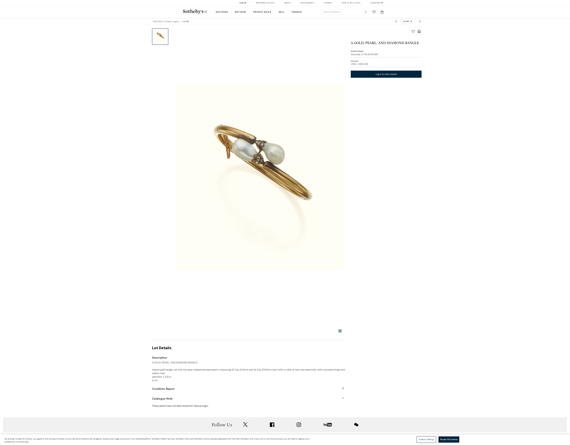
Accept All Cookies (449, 439)
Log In (243, 3)
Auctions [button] (222, 12)
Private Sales (262, 12)
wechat (356, 425)
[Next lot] (420, 21)
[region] (285, 439)
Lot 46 (186, 21)
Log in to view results (386, 74)
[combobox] (345, 12)
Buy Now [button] (240, 12)
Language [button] (375, 3)
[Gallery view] (340, 331)
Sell (281, 12)
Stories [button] (328, 3)
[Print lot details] (419, 31)
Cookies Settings (426, 439)
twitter (245, 424)
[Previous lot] (396, 21)
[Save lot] (413, 31)
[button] (260, 177)
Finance (297, 12)
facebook (272, 424)
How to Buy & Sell (351, 3)
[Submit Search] (365, 12)
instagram (299, 424)
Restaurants (307, 3)
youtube (327, 424)
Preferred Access (265, 3)
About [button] (287, 3)
